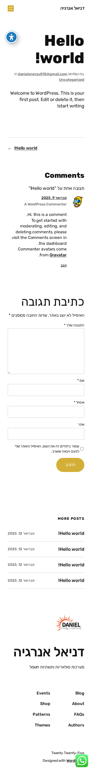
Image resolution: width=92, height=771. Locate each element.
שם (80, 380)
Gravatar (58, 254)
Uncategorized (71, 80)
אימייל (79, 402)
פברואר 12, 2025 (21, 533)
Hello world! (25, 148)
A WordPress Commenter (45, 204)
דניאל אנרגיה (72, 8)
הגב (64, 265)
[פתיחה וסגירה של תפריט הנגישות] (11, 37)
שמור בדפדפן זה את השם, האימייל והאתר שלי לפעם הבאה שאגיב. (47, 449)
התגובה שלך (74, 325)
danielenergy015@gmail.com (43, 74)
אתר (81, 424)
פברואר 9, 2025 (54, 198)
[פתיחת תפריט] (11, 8)
